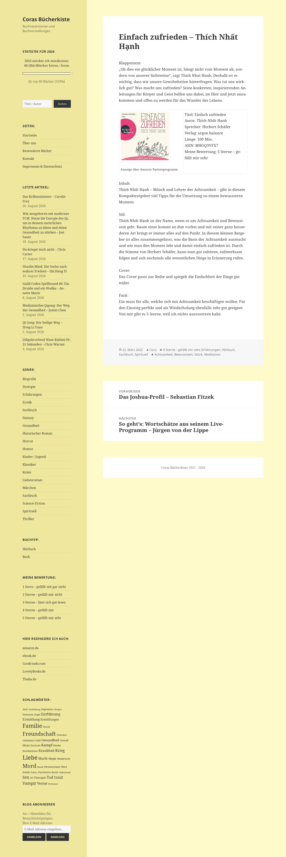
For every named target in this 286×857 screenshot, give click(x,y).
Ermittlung (31, 719)
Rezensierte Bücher (37, 151)
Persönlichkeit (52, 767)
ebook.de (29, 656)
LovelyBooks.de (34, 671)
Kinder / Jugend (34, 457)
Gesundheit (31, 425)
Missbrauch (63, 758)
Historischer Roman (37, 433)
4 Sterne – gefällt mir (38, 610)
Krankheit (46, 750)
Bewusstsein (183, 354)
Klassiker (29, 464)
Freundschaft (39, 733)
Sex (26, 777)
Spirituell (30, 511)
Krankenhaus (30, 751)
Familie (32, 725)
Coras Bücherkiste (46, 19)
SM (31, 777)
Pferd (64, 767)
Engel (37, 714)
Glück (198, 354)
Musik (40, 767)
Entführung (50, 714)
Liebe (30, 757)
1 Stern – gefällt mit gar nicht (44, 587)
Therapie (40, 777)
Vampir (29, 783)
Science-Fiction (34, 503)
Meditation (212, 354)
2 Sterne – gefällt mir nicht (42, 594)
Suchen (62, 104)
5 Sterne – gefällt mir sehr (42, 618)
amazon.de (31, 648)
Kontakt (28, 159)
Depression (47, 709)
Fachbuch (30, 410)
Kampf (47, 745)
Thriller (28, 519)
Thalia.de (29, 679)
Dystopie (29, 387)
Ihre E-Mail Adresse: (38, 823)
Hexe (26, 745)
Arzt (25, 709)
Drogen (58, 709)
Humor (28, 449)
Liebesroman (32, 480)
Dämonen (28, 714)
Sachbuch (30, 495)
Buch (26, 557)
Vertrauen (53, 783)
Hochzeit (35, 745)
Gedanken (62, 735)
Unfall (58, 777)
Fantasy (28, 418)
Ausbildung (34, 709)
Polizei (34, 772)
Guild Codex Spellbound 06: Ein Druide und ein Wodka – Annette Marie (46, 288)
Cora (152, 350)
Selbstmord (65, 772)
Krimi (27, 472)
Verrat (42, 783)
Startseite (30, 135)
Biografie (29, 379)
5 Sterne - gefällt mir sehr (181, 350)
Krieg (60, 750)
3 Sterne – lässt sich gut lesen (44, 602)
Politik (26, 772)
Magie (52, 758)
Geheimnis (28, 740)
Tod (50, 777)
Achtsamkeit (163, 354)
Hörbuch (29, 549)
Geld (38, 740)
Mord (29, 765)
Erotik (27, 402)
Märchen (29, 488)
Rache (55, 772)
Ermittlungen (49, 719)
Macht (43, 758)
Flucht (46, 726)
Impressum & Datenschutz (42, 166)
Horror (28, 441)
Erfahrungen (32, 394)
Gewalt (64, 740)
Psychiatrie (44, 772)
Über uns (29, 143)
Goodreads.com (34, 663)
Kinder (57, 745)
